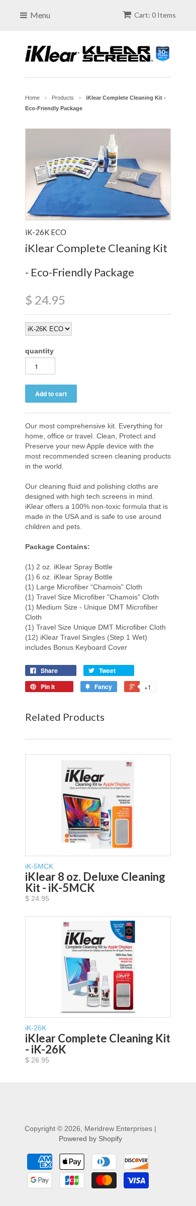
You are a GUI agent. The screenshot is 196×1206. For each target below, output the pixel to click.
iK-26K (97, 1044)
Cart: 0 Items (155, 15)
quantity (39, 351)
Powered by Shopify (90, 1139)
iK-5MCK (95, 882)
